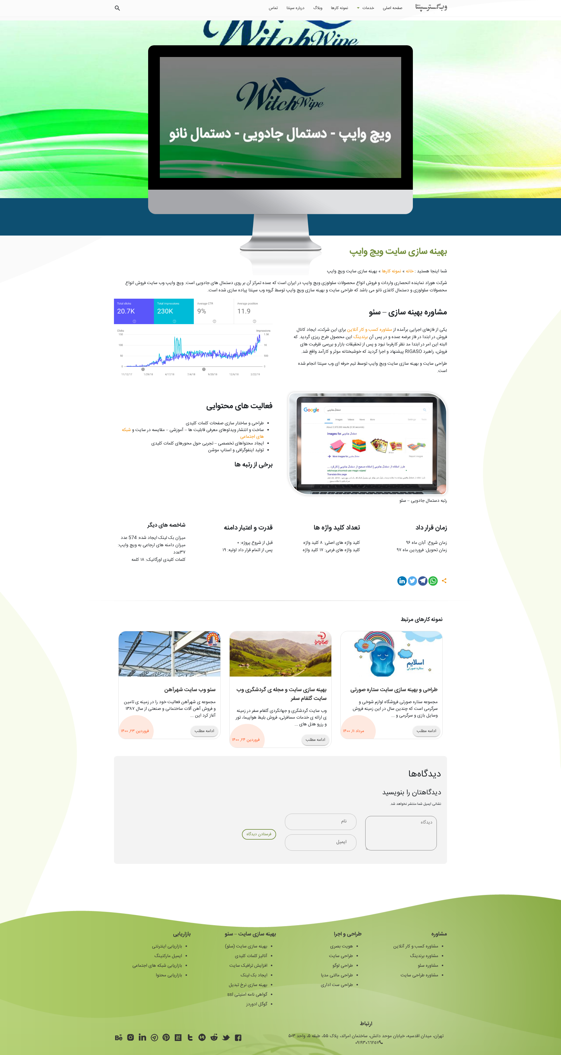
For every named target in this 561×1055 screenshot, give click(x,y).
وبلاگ (317, 8)
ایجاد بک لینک (254, 975)
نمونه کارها (339, 8)
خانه (409, 271)
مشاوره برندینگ (424, 956)
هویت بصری (341, 946)
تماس (273, 8)
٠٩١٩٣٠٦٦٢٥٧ (367, 1043)
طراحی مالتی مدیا (337, 975)
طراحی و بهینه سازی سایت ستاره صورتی (394, 690)
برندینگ (360, 337)
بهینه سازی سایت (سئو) (246, 946)
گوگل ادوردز (256, 1004)
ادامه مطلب (426, 731)
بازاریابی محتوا (169, 975)
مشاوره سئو (428, 965)
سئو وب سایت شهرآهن (190, 690)
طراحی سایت (341, 956)
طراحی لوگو (343, 965)
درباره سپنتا (295, 8)
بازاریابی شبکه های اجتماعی (157, 965)
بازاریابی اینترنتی (167, 946)
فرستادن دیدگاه (259, 834)
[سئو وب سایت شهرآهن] (169, 654)
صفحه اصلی (392, 8)
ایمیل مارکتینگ (168, 956)
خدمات (368, 8)
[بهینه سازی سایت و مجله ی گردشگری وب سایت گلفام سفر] (280, 654)
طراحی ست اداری (337, 985)
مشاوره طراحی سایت (419, 975)
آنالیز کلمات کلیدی (251, 956)
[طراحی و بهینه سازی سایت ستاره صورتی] (391, 654)
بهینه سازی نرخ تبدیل (248, 985)
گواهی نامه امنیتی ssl (247, 994)
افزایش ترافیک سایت (248, 965)
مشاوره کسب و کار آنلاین (369, 329)
